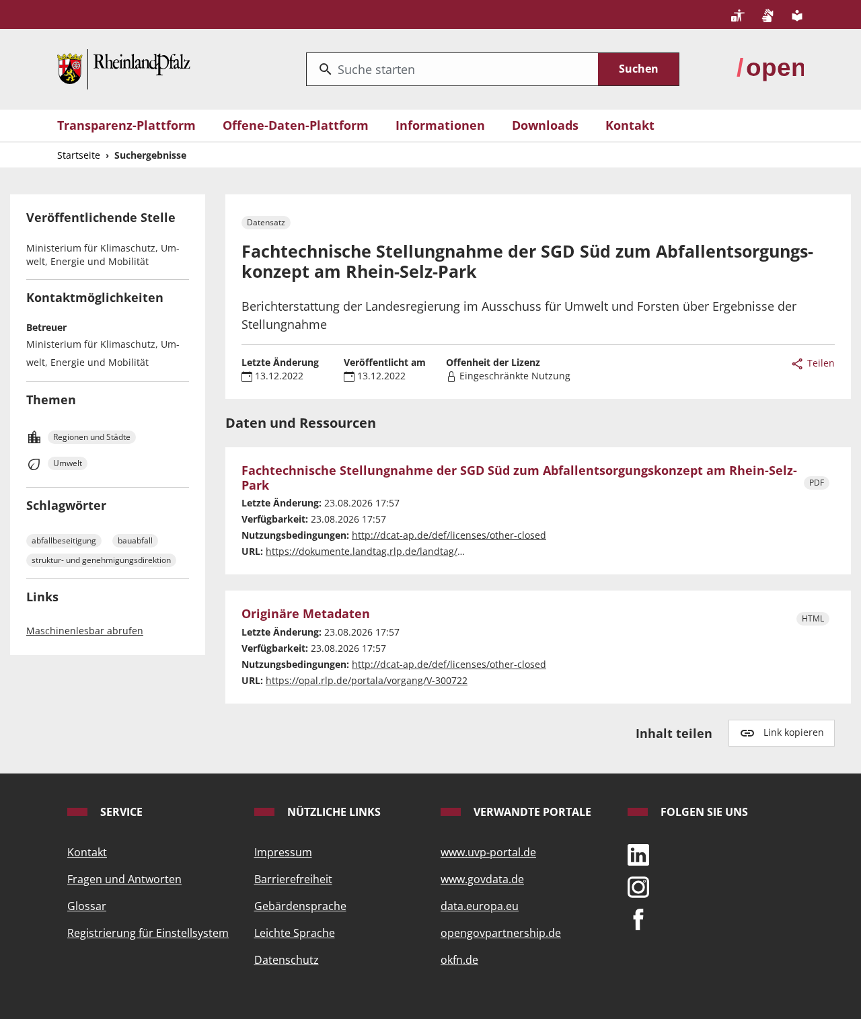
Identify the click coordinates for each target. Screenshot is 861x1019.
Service (120, 811)
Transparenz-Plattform (126, 125)
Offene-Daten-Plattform (296, 125)
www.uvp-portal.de (488, 852)
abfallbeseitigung (64, 540)
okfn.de (459, 959)
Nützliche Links (333, 811)
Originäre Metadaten (305, 614)
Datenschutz (286, 959)
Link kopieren (793, 732)
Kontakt (629, 125)
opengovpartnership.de (501, 933)
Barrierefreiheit (293, 879)
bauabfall (135, 540)
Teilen (819, 362)
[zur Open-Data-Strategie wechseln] (770, 68)
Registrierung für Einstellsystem (148, 933)
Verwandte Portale (531, 811)
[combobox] (452, 69)
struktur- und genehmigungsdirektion (101, 560)
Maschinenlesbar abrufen (84, 630)
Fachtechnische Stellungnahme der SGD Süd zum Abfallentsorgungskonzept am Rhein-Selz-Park (519, 477)
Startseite (78, 155)
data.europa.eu (480, 906)
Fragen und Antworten (124, 879)
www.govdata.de (482, 879)
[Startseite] (123, 68)
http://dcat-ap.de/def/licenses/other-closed (449, 535)
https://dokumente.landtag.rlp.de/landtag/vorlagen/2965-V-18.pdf (414, 551)
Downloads (545, 125)
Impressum (283, 852)
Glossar (86, 906)
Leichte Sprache (294, 933)
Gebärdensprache (300, 906)
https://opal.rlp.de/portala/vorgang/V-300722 (366, 680)
